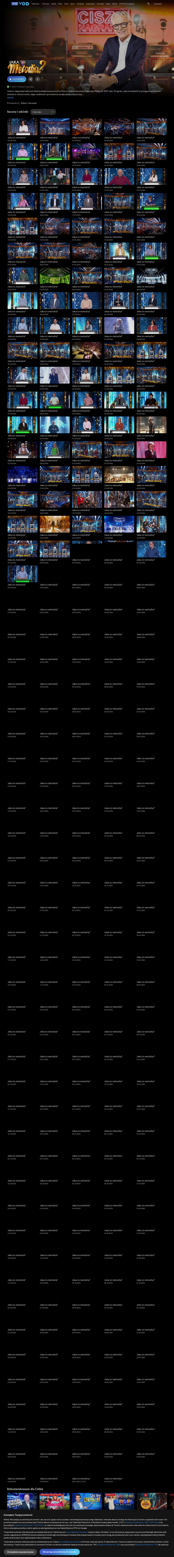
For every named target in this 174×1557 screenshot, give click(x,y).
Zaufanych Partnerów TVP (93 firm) (29, 1525)
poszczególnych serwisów (77, 1532)
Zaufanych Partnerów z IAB (108, 1544)
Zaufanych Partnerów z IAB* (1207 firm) (142, 1522)
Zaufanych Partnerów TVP (146, 1544)
